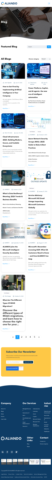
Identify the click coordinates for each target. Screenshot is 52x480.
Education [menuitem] (46, 428)
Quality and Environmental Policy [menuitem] (22, 477)
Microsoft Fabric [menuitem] (37, 419)
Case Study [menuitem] (3, 419)
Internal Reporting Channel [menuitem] (7, 477)
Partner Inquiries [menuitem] (44, 444)
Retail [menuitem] (45, 422)
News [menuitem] (2, 414)
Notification (32, 188)
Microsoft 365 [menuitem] (36, 421)
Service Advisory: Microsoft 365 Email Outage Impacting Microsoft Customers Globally (36, 202)
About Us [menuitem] (3, 408)
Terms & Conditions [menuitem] (28, 474)
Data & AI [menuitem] (25, 426)
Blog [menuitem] (28, 444)
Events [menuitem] (2, 416)
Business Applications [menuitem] (36, 425)
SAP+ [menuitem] (24, 415)
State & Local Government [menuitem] (47, 412)
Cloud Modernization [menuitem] (26, 423)
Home (2, 9)
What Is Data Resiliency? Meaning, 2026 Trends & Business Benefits (13, 197)
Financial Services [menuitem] (46, 425)
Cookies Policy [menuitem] (19, 474)
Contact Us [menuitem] (42, 441)
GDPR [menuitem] (45, 477)
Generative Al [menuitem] (26, 412)
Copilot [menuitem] (35, 416)
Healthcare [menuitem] (46, 431)
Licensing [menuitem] (35, 411)
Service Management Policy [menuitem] (40, 474)
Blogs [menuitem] (2, 411)
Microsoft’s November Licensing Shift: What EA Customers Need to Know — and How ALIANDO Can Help (38, 253)
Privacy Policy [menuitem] (11, 474)
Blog (7, 9)
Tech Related (32, 131)
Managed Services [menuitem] (27, 409)
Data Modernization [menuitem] (27, 419)
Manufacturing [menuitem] (47, 419)
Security (39, 131)
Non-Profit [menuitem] (46, 415)
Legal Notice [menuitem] (4, 474)
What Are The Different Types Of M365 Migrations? (12, 303)
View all (43, 59)
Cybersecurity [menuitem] (36, 408)
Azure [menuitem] (34, 414)
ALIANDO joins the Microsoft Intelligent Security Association (11, 250)
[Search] (49, 46)
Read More (5, 108)
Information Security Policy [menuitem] (37, 477)
